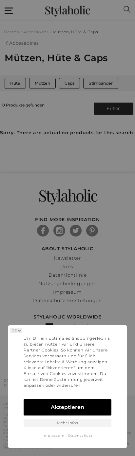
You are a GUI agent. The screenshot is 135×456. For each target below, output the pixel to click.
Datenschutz (80, 435)
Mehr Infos (67, 422)
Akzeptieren (67, 407)
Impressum (53, 435)
